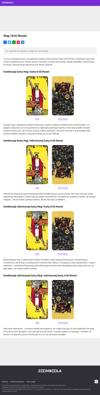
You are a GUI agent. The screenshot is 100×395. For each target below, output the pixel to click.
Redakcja (5, 382)
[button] (5, 42)
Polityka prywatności (17, 382)
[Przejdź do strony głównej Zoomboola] (8, 3)
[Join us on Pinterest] (96, 381)
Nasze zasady (30, 382)
